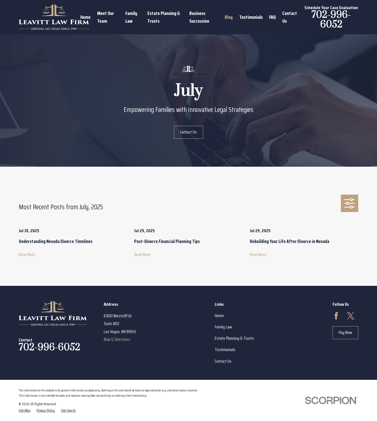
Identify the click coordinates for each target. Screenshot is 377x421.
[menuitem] (24, 410)
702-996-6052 (331, 19)
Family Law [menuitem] (131, 17)
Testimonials (225, 349)
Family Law (223, 326)
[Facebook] (336, 316)
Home (219, 315)
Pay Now (345, 332)
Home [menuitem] (85, 17)
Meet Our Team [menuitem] (105, 17)
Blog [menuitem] (229, 17)
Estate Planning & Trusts (234, 338)
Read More (27, 254)
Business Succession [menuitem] (199, 17)
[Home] (54, 17)
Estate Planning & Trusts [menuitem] (163, 17)
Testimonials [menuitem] (251, 17)
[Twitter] (350, 316)
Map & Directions (117, 339)
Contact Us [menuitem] (289, 17)
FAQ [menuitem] (272, 17)
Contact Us (188, 132)
